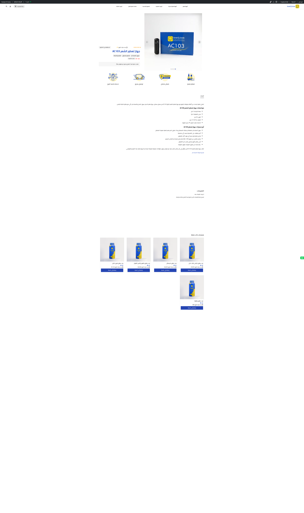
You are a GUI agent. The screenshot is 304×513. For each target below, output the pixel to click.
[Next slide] (147, 42)
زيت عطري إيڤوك (198, 301)
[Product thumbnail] (192, 250)
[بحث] (6, 6)
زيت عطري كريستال (171, 263)
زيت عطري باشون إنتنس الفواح (142, 263)
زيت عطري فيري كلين (117, 263)
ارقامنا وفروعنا (284, 2)
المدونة (293, 2)
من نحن (301, 2)
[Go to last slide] (199, 42)
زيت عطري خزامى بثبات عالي (196, 263)
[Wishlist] (10, 6)
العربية (27, 2)
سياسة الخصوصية (6, 2)
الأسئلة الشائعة (18, 2)
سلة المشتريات (20, 6)
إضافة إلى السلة (192, 270)
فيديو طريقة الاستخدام (198, 152)
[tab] (175, 69)
